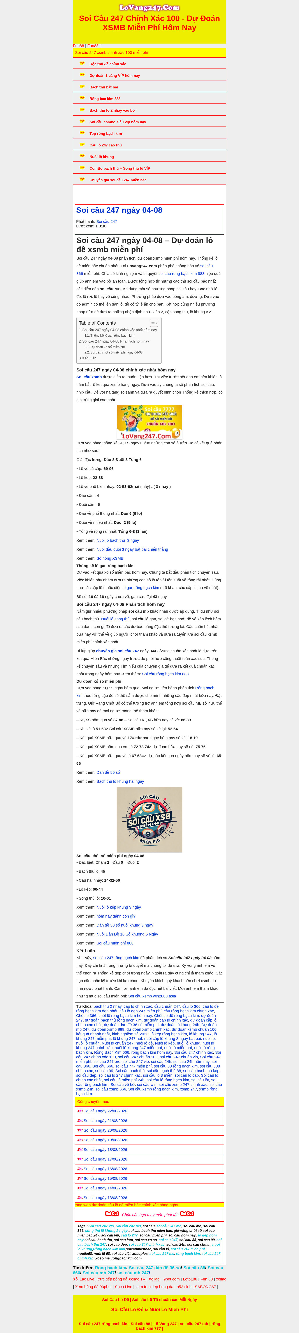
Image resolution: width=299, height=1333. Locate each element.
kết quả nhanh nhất (93, 1034)
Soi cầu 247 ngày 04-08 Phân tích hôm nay (115, 341)
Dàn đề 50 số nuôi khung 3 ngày (125, 925)
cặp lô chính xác (138, 1006)
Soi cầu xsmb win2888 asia (152, 996)
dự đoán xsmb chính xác (148, 1029)
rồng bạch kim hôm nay (151, 1052)
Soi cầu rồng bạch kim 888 (165, 674)
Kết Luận (89, 358)
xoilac (221, 1279)
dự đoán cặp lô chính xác (166, 1020)
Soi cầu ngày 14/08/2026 (105, 1188)
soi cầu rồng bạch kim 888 (181, 273)
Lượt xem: (85, 226)
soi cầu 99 (104, 1071)
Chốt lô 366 (86, 1015)
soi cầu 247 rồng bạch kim (116, 958)
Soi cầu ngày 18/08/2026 (105, 1149)
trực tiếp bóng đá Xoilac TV (121, 1279)
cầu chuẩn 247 (167, 1006)
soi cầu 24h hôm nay (191, 1061)
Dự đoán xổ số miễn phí (107, 347)
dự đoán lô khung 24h (180, 1025)
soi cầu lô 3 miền (157, 1075)
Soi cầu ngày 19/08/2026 (105, 1140)
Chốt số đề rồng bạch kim (176, 1015)
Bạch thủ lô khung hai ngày (120, 781)
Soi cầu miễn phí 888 (115, 943)
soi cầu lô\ (200, 1080)
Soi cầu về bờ (123, 1084)
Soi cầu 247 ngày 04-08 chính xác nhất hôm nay (119, 330)
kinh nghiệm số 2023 (130, 1034)
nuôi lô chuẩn (88, 1043)
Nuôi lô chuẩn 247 (118, 1043)
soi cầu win (147, 1084)
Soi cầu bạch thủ (130, 1071)
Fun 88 (207, 1279)
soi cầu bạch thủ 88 (164, 1071)
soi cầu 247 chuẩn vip (179, 1057)
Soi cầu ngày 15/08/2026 (105, 1178)
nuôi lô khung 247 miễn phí (138, 1048)
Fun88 (78, 46)
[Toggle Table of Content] (152, 323)
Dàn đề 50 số (108, 772)
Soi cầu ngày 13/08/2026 (105, 1198)
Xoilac (154, 1279)
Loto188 (190, 1279)
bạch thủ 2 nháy (107, 1006)
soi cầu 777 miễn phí (133, 1066)
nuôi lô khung (188, 1043)
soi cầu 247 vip (136, 1061)
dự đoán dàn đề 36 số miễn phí (131, 1025)
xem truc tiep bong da (154, 1287)
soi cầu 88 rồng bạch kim (176, 1066)
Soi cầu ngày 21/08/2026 (105, 1120)
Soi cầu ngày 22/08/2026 (105, 1111)
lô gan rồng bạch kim (141, 588)
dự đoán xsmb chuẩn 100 (194, 1029)
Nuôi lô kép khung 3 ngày (119, 907)
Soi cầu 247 (106, 221)
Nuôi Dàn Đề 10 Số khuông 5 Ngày (127, 934)
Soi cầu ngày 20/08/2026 (105, 1130)
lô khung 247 (200, 1034)
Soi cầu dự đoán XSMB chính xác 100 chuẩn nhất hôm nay (156, 193)
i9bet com (171, 1279)
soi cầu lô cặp (187, 1075)
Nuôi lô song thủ (115, 619)
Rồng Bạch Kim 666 (111, 1052)
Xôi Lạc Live (83, 1279)
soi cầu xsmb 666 (110, 1089)
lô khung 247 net (127, 1038)
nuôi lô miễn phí (178, 1048)
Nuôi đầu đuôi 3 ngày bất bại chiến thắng (132, 549)
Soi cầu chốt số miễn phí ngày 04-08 (116, 352)
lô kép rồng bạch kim (169, 1034)
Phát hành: (85, 221)
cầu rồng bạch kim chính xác (189, 1011)
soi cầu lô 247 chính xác (119, 1075)
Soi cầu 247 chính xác (193, 1052)
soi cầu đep (86, 1075)
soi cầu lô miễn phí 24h (124, 1080)
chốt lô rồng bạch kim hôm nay (125, 1015)
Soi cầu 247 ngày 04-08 (119, 210)
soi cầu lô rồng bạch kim (168, 1080)
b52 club (184, 1287)
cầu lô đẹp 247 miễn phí (141, 1011)
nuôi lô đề (144, 1043)
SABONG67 (205, 1287)
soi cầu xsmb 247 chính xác (183, 1084)
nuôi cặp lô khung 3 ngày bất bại (172, 1038)
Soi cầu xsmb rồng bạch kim (153, 1089)
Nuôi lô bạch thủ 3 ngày (118, 540)
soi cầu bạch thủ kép (201, 1071)
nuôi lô (209, 1038)
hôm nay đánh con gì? (117, 916)
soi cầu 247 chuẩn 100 (138, 1057)
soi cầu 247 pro (106, 1061)
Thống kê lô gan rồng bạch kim (112, 335)
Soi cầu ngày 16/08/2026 (105, 1169)
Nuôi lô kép (165, 1043)
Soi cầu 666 (102, 1066)
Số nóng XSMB (110, 558)
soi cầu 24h (161, 1061)
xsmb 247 (188, 1089)
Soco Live (123, 1287)
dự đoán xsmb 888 (107, 1029)
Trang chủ (88, 193)
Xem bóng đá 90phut (93, 1287)
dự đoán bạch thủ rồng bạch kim (113, 1020)
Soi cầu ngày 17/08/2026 (105, 1159)
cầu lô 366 (191, 1006)
